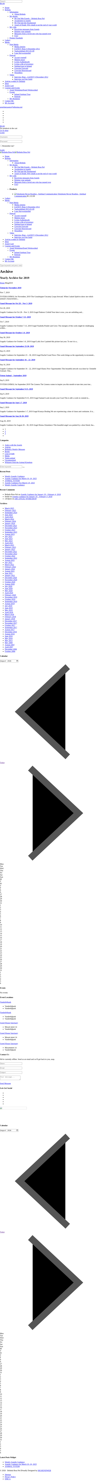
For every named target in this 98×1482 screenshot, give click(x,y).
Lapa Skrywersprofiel (22, 53)
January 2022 (10, 569)
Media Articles (19, 47)
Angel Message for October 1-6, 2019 (15, 333)
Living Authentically (22, 62)
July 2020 (8, 586)
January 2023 (10, 549)
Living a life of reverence (23, 64)
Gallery (7, 40)
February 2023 (10, 547)
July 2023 (8, 536)
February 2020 (10, 595)
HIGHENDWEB (44, 1470)
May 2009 (9, 643)
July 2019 (8, 606)
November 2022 (11, 554)
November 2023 (11, 528)
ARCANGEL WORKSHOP (25, 499)
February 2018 (10, 617)
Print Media (14, 44)
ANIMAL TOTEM (12, 481)
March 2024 (9, 519)
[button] (23, 467)
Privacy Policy (10, 1477)
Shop (7, 83)
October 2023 (10, 530)
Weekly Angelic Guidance (15, 476)
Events (12, 92)
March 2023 (9, 545)
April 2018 (9, 612)
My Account (9, 103)
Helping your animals (22, 31)
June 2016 (9, 636)
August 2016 (10, 634)
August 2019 (10, 604)
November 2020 (11, 580)
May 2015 (9, 640)
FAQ (16, 36)
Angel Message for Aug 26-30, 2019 (14, 416)
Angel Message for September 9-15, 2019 (16, 389)
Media (7, 42)
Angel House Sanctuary (9, 1023)
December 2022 (11, 552)
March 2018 (9, 614)
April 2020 (9, 593)
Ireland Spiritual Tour (22, 94)
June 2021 (9, 573)
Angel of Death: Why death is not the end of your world (35, 25)
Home (7, 8)
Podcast (12, 55)
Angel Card (9, 86)
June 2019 (9, 608)
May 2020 (9, 591)
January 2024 (10, 523)
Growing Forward (21, 68)
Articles (8, 447)
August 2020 (10, 584)
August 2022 (10, 560)
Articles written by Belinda (15, 81)
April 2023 (9, 543)
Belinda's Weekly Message (15, 449)
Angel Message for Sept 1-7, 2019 (13, 403)
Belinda (8, 10)
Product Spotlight (16, 38)
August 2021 (10, 571)
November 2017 (11, 623)
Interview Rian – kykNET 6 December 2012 (31, 77)
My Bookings (15, 99)
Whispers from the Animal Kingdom (18, 462)
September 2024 (11, 513)
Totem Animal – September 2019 (13, 376)
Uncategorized (10, 460)
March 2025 (9, 508)
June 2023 (9, 539)
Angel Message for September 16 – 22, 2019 (17, 360)
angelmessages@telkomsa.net (11, 107)
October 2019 (10, 599)
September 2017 (11, 627)
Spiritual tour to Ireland (23, 66)
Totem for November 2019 (10, 288)
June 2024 (9, 515)
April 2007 (9, 647)
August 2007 (10, 645)
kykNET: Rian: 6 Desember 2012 (27, 49)
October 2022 (10, 556)
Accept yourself (20, 57)
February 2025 (10, 510)
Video (12, 75)
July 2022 (8, 562)
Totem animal (10, 458)
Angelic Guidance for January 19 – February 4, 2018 (41, 494)
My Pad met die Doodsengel (25, 23)
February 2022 (10, 567)
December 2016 (11, 632)
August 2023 (10, 534)
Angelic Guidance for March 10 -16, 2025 (21, 479)
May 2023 (9, 541)
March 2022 (9, 565)
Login (2, 133)
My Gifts (13, 27)
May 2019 (9, 610)
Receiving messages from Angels (26, 29)
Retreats (17, 97)
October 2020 (10, 582)
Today (2, 763)
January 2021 (10, 575)
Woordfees (18, 73)
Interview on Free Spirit (23, 79)
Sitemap (8, 1475)
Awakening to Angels (22, 21)
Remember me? (8, 146)
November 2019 (11, 597)
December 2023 (11, 526)
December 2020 (11, 578)
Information (14, 12)
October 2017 (10, 625)
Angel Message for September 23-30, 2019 (17, 346)
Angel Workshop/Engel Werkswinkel (24, 90)
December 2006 (11, 649)
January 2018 (10, 619)
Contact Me (9, 101)
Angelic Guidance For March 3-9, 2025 (20, 483)
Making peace (19, 60)
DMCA (8, 1479)
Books (7, 452)
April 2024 (9, 517)
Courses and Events (12, 88)
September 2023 (11, 532)
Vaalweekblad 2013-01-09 (24, 51)
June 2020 (9, 588)
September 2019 (11, 601)
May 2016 (9, 638)
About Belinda (19, 14)
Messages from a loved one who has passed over (32, 34)
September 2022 (11, 558)
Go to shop (4, 130)
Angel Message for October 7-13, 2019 (15, 317)
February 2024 (10, 521)
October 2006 (10, 651)
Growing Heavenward (22, 70)
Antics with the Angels (13, 445)
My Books (14, 16)
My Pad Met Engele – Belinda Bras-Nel (29, 18)
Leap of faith (9, 454)
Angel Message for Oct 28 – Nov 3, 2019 (16, 303)
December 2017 (11, 621)
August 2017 (10, 630)
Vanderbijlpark (5, 1002)
